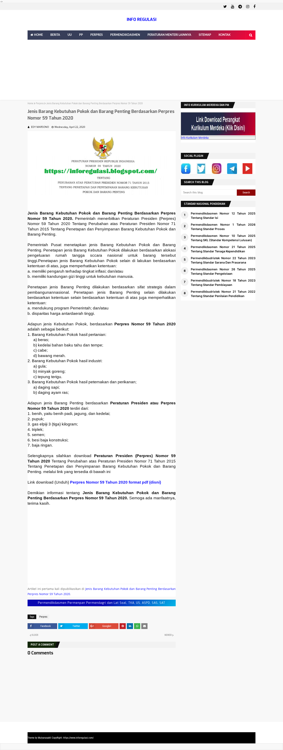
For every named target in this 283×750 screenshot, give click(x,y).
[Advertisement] (141, 71)
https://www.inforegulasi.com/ (78, 737)
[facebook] (253, 6)
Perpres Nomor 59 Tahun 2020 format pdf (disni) (115, 482)
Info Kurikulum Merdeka (195, 137)
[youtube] (232, 6)
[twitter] (225, 6)
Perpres (40, 103)
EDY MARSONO (40, 127)
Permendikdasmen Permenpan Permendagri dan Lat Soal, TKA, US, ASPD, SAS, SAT (101, 603)
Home (30, 103)
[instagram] (247, 6)
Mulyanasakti (44, 737)
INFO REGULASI (141, 19)
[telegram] (240, 6)
